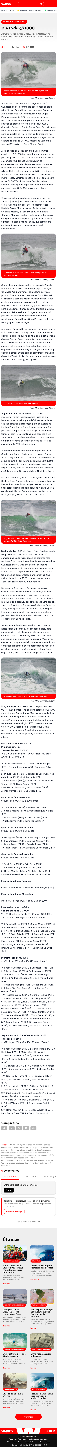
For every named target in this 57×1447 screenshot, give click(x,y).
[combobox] (31, 4)
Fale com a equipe (14, 1211)
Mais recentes (31, 1176)
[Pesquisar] (41, 4)
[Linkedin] (54, 1431)
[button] (4, 1128)
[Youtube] (50, 1431)
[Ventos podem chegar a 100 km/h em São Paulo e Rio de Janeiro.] (42, 1309)
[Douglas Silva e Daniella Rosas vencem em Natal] (15, 1309)
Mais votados (10, 1176)
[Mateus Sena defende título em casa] (15, 1351)
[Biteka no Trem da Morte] (15, 1392)
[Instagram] (47, 1431)
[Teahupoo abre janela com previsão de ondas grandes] (42, 1392)
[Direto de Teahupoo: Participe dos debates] (42, 1265)
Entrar (9, 1190)
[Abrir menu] (54, 4)
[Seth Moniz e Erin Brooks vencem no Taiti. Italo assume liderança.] (15, 1265)
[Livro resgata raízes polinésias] (42, 1351)
